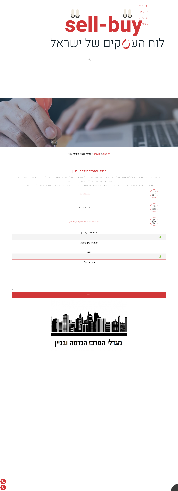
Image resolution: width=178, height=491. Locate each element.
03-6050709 (85, 193)
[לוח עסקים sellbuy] (105, 29)
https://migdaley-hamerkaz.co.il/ (84, 221)
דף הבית (106, 154)
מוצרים (97, 154)
